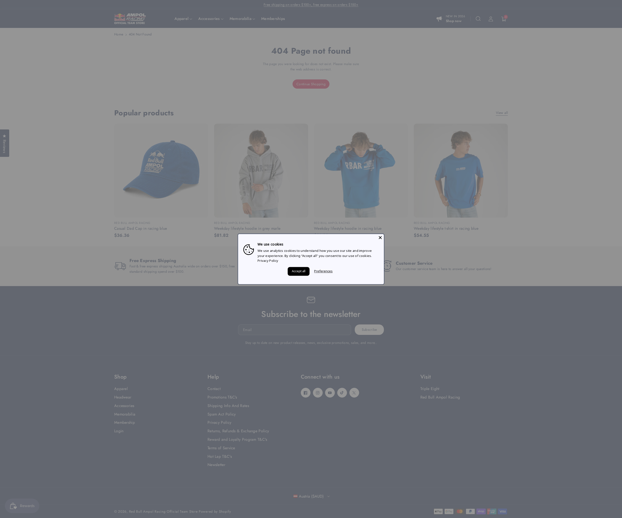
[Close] (380, 237)
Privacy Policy (268, 261)
